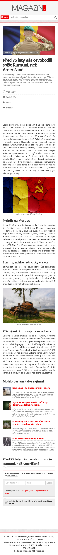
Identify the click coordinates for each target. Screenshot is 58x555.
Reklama (14, 545)
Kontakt (25, 545)
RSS (32, 545)
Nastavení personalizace (34, 542)
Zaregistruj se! (27, 490)
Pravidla (51, 542)
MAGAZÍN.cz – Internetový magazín (29, 8)
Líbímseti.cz (12, 476)
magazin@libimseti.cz (33, 551)
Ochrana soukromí (11, 542)
